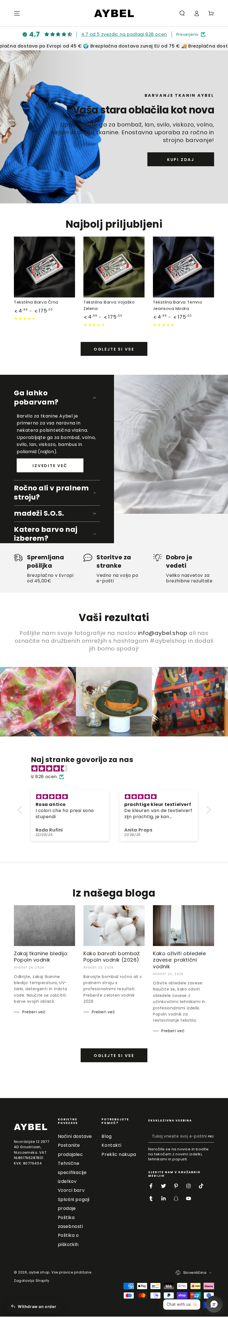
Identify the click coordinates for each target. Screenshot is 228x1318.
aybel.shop (39, 1272)
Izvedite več (50, 465)
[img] (117, 769)
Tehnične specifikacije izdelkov (72, 1172)
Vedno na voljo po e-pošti (117, 578)
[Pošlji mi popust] (211, 1136)
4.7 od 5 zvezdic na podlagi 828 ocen (124, 34)
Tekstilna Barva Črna (36, 302)
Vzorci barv (71, 1190)
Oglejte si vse (114, 349)
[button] (182, 13)
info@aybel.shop (162, 633)
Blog (106, 1136)
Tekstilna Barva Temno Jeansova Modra (177, 305)
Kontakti (111, 1145)
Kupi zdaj (180, 159)
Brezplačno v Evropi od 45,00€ (50, 578)
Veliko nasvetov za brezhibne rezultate (189, 578)
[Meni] (17, 13)
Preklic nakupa (118, 1154)
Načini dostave (75, 1136)
